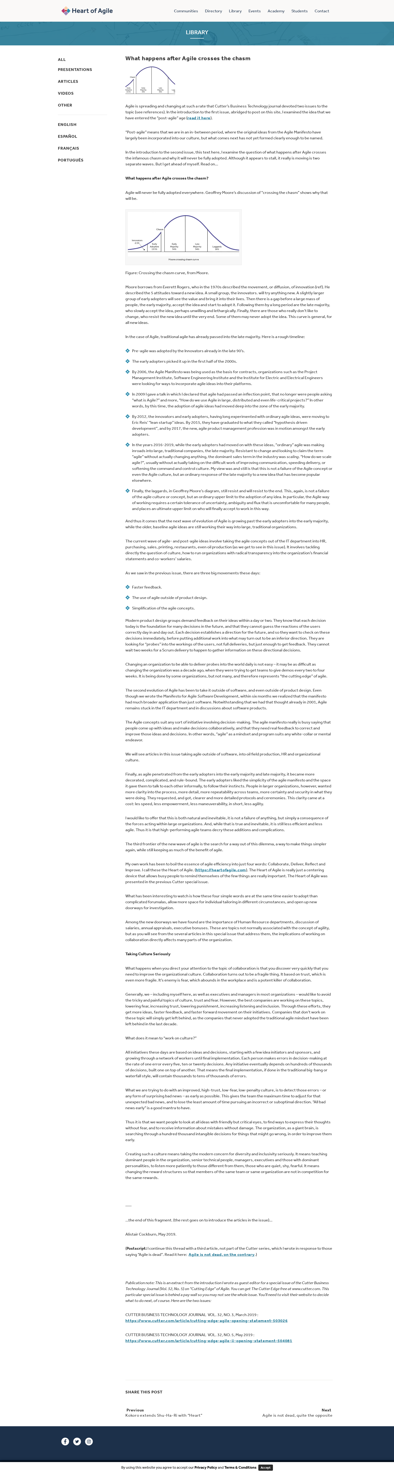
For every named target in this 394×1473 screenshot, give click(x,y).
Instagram (89, 1441)
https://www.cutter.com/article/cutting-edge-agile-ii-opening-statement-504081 (208, 1340)
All (62, 59)
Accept (266, 1467)
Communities (186, 10)
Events (255, 10)
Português (71, 160)
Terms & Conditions (240, 1467)
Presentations (75, 69)
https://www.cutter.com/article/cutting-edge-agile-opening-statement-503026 (206, 1320)
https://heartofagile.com (221, 869)
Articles (68, 81)
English (67, 124)
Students (299, 10)
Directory (213, 10)
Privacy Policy (205, 1467)
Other (65, 105)
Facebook (65, 1441)
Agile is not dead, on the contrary (222, 1254)
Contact (322, 10)
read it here (198, 117)
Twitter (77, 1441)
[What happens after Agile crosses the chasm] (150, 80)
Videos (66, 93)
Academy (276, 10)
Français (68, 148)
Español (67, 136)
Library (235, 10)
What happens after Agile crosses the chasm (188, 58)
